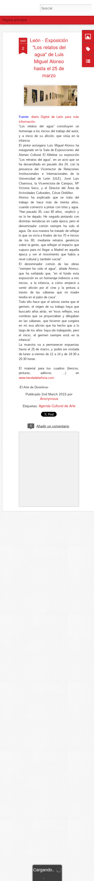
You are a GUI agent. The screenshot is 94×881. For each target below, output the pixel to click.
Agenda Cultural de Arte (57, 405)
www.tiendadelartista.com (36, 377)
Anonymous (49, 398)
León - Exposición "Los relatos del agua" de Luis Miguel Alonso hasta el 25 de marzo (49, 58)
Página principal (14, 20)
